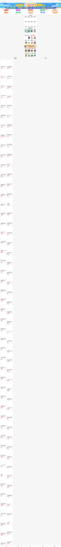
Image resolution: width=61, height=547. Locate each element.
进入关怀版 (59, 0)
